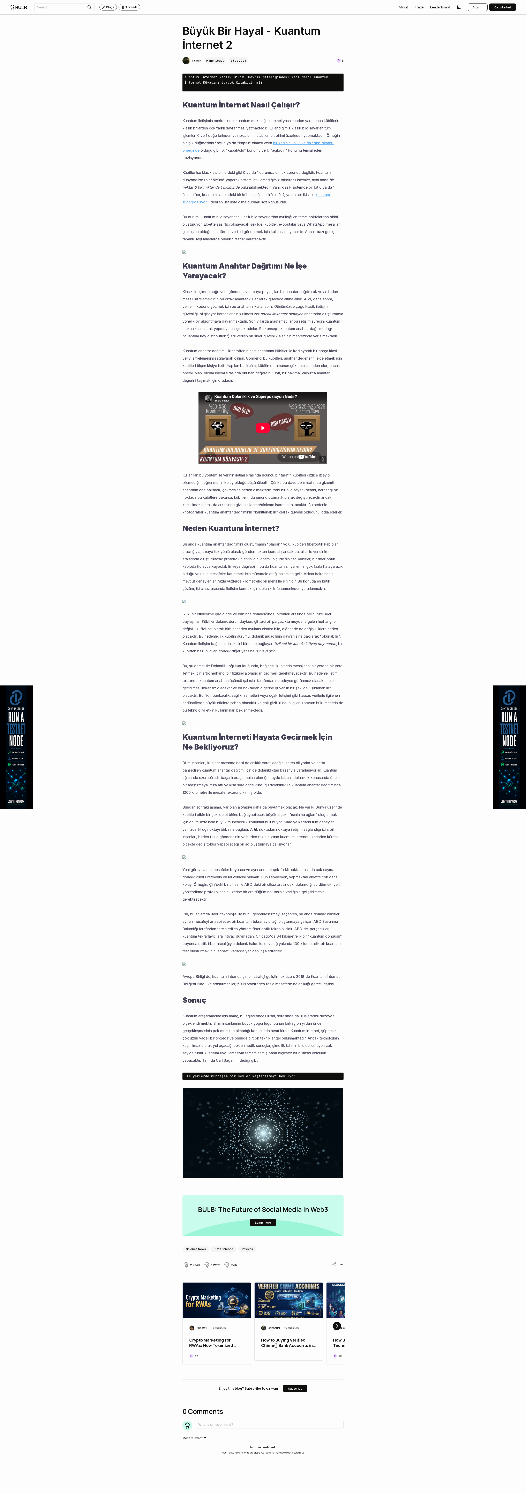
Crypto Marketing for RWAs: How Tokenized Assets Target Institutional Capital (216, 1343)
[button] (403, 7)
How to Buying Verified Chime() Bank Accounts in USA (287, 1343)
